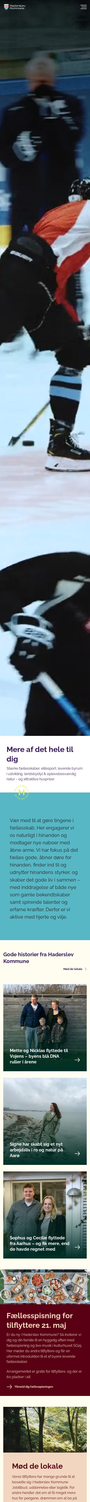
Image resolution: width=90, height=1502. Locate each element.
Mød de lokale (72, 969)
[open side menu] (73, 7)
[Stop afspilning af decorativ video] (79, 1414)
